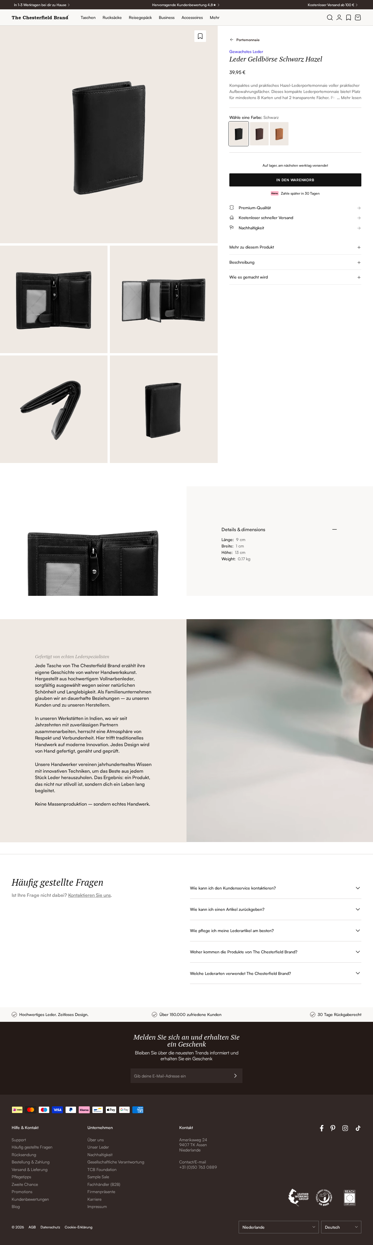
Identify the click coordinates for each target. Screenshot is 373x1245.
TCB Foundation (102, 1169)
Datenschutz (50, 1227)
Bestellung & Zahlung (31, 1161)
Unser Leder (98, 1146)
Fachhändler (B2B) (103, 1184)
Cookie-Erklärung (78, 1227)
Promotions (22, 1191)
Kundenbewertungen (30, 1199)
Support (19, 1139)
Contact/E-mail (192, 1161)
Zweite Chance (25, 1184)
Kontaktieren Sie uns (89, 895)
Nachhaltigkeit (99, 1154)
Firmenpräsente (101, 1191)
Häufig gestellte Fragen (32, 1146)
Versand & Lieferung (29, 1169)
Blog (16, 1206)
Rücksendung (24, 1154)
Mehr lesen (351, 97)
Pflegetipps (21, 1176)
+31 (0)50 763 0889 (198, 1167)
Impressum (97, 1206)
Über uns (95, 1139)
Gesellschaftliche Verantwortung (115, 1161)
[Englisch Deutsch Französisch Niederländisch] (341, 1227)
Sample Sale (98, 1176)
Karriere (94, 1199)
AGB (32, 1227)
